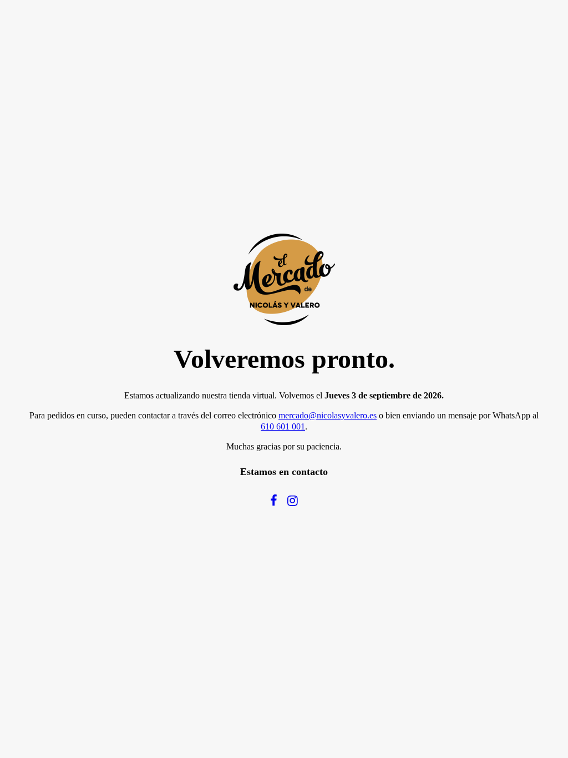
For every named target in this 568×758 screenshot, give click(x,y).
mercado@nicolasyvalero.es (327, 415)
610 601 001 (283, 426)
